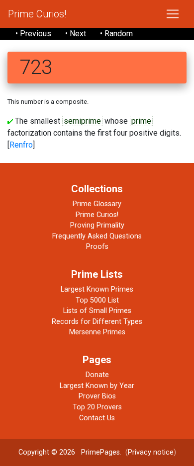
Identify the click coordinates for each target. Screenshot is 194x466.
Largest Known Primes (97, 289)
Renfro (21, 145)
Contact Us (97, 418)
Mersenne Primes (97, 332)
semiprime (82, 121)
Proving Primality (97, 225)
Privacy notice (151, 452)
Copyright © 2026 (46, 452)
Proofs (97, 246)
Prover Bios (97, 396)
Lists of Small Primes (97, 311)
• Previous (33, 33)
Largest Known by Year (97, 386)
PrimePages (100, 452)
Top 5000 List (97, 300)
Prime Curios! (37, 14)
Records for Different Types (97, 321)
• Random (116, 33)
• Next (75, 33)
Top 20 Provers (97, 407)
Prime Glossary (97, 204)
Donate (97, 375)
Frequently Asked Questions (97, 236)
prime (141, 121)
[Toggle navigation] (172, 13)
